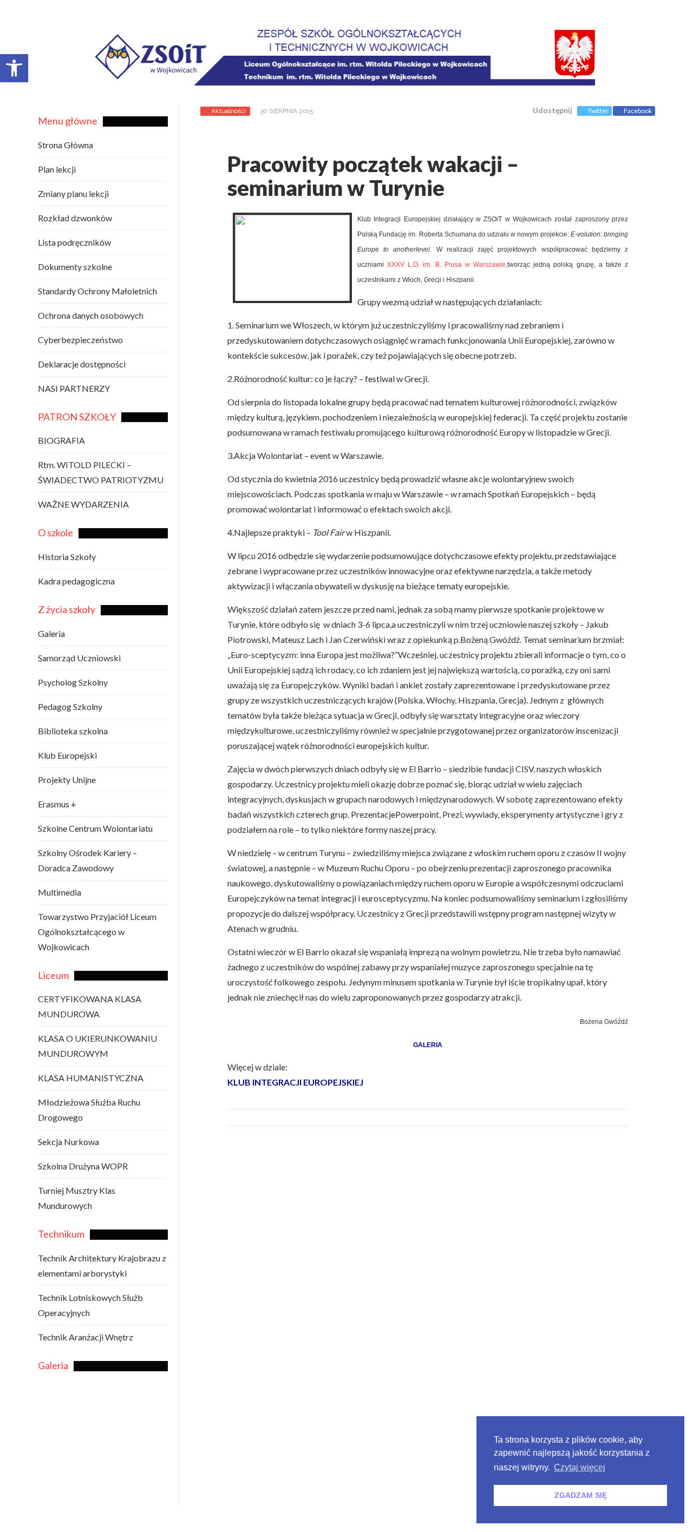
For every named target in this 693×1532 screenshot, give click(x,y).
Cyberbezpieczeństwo (80, 339)
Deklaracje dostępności (82, 364)
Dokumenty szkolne (75, 266)
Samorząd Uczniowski (79, 658)
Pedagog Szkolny (70, 706)
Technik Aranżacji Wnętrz (85, 1337)
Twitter (598, 111)
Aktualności (228, 111)
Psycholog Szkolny (73, 682)
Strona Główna (65, 145)
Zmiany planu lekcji (73, 193)
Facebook (638, 111)
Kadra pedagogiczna (76, 581)
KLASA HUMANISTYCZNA (90, 1078)
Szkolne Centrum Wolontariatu (95, 828)
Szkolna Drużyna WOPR (83, 1166)
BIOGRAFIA (61, 440)
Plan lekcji (57, 169)
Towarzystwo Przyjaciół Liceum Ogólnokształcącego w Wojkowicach (97, 931)
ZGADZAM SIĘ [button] (580, 1495)
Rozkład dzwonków (75, 218)
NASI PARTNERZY (74, 388)
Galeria (51, 633)
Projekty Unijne (67, 779)
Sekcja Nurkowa (68, 1141)
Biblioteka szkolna (73, 731)
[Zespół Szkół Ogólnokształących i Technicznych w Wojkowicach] (374, 77)
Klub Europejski (67, 755)
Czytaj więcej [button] (579, 1467)
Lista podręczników (74, 242)
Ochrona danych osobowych (90, 315)
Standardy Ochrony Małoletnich (97, 291)
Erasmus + (57, 804)
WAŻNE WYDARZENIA (83, 504)
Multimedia (59, 892)
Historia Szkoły (67, 556)
